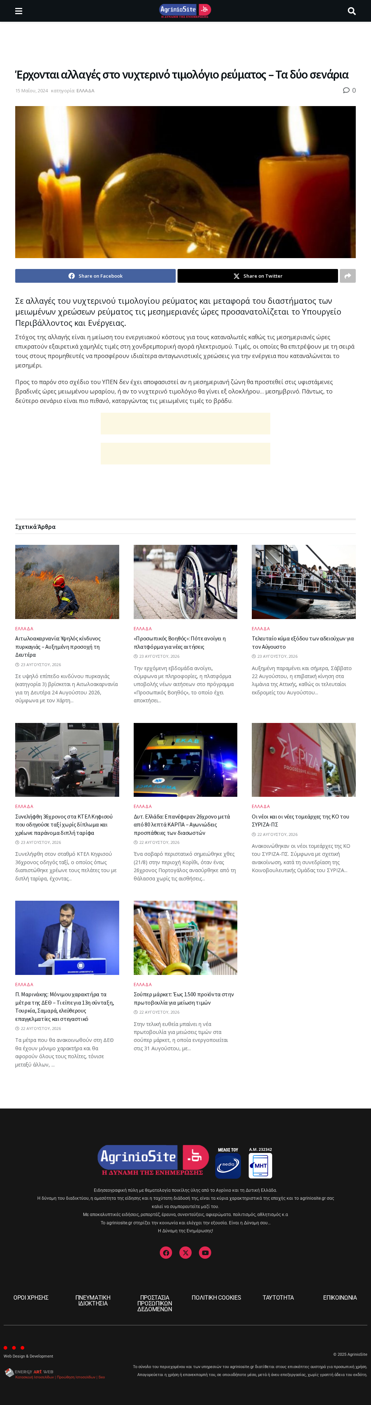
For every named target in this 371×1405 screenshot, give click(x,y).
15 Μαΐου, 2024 (31, 90)
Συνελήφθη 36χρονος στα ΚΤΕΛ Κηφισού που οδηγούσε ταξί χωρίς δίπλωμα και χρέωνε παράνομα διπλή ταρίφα (64, 824)
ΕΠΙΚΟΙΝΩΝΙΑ (340, 1297)
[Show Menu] (18, 11)
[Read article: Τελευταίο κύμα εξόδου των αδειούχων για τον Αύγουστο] (304, 582)
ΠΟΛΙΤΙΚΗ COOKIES (216, 1297)
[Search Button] (352, 11)
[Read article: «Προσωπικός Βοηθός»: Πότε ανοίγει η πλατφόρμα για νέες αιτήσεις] (186, 582)
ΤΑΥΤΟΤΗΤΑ (278, 1297)
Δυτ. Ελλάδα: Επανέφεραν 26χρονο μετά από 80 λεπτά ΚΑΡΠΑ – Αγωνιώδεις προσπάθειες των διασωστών (182, 824)
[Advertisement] (185, 43)
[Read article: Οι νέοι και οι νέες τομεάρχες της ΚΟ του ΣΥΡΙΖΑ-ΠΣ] (304, 760)
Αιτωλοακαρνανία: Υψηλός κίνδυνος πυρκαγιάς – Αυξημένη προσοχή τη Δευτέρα (58, 646)
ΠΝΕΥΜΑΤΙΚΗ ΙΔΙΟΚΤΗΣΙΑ (93, 1300)
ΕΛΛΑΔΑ (85, 90)
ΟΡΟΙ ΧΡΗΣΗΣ (30, 1297)
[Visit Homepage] (185, 11)
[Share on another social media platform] (348, 276)
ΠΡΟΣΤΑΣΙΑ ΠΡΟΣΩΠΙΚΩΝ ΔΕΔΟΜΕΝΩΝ (154, 1303)
